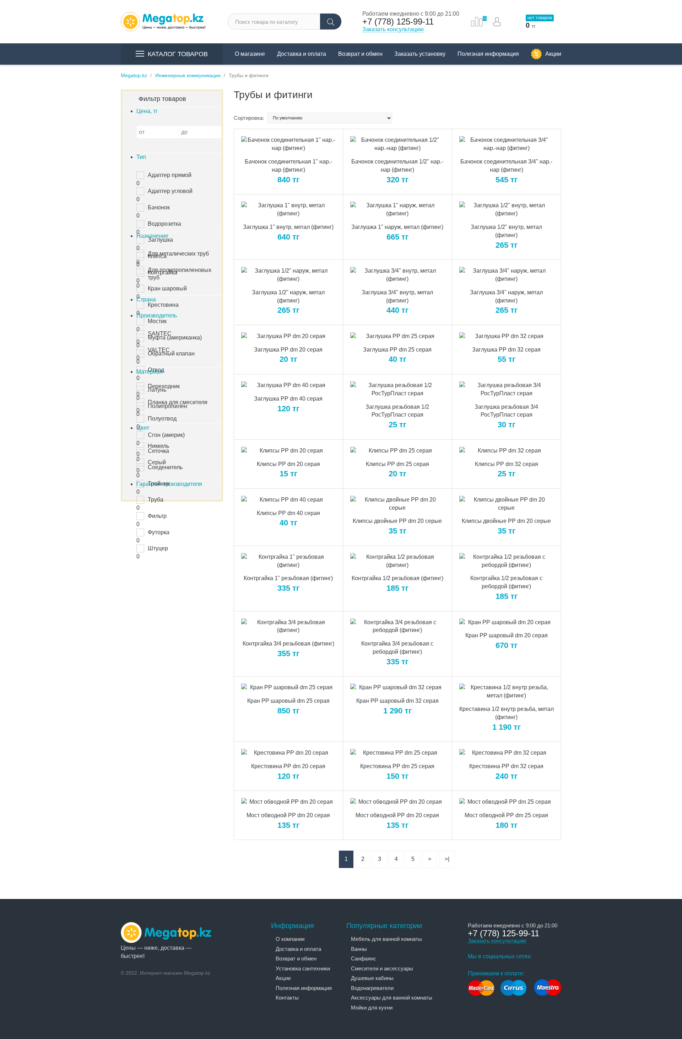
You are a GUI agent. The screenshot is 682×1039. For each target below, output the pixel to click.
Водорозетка (164, 224)
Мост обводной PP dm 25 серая (506, 815)
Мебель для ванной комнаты (386, 939)
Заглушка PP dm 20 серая (288, 350)
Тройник (158, 484)
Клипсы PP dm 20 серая (288, 464)
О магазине (250, 54)
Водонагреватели (372, 988)
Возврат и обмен (360, 54)
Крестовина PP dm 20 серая (288, 766)
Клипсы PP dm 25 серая (397, 464)
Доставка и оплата (301, 54)
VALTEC (159, 350)
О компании (290, 939)
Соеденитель (165, 467)
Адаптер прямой (169, 175)
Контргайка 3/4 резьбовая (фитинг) (288, 644)
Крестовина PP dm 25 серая (397, 766)
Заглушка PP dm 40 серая (288, 399)
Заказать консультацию (393, 29)
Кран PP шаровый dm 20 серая (506, 635)
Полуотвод (162, 419)
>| (447, 859)
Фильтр (157, 516)
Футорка (158, 532)
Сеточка (158, 451)
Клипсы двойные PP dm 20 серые (397, 521)
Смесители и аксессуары (382, 968)
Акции (553, 54)
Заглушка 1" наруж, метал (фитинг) (397, 227)
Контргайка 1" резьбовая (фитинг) (288, 578)
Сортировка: (249, 118)
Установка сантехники (303, 968)
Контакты (287, 998)
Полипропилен (167, 406)
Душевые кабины (372, 978)
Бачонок (159, 207)
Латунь (157, 390)
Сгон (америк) (166, 435)
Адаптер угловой (170, 191)
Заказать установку (419, 54)
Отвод (156, 370)
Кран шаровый (167, 288)
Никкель (158, 446)
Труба (155, 500)
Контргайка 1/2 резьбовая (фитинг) (397, 578)
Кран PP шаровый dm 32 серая (397, 701)
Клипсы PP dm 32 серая (506, 464)
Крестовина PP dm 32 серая (506, 766)
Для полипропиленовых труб (179, 273)
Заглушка (160, 240)
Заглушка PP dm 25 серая (397, 350)
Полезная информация (488, 54)
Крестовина (163, 305)
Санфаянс (363, 958)
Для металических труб (178, 254)
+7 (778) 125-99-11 (398, 21)
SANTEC (160, 334)
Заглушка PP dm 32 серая (506, 350)
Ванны (359, 949)
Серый (157, 462)
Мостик (157, 321)
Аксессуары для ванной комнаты (391, 998)
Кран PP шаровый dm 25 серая (288, 701)
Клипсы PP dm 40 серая (288, 513)
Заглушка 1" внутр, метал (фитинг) (288, 227)
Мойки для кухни (372, 1008)
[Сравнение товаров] (476, 21)
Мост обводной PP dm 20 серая (288, 815)
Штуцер (158, 548)
